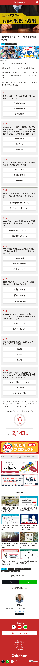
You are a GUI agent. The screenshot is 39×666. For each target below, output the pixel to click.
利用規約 (19, 641)
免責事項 (19, 646)
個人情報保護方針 (19, 642)
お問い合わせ (19, 649)
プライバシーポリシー (19, 644)
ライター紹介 (19, 648)
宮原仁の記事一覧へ (19, 611)
